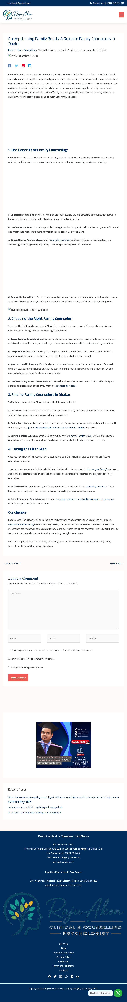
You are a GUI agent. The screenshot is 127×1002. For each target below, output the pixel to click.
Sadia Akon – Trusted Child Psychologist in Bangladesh (35, 807)
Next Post (117, 563)
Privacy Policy (63, 957)
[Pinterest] (23, 65)
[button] (121, 14)
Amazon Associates (63, 953)
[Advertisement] (63, 124)
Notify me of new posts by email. (27, 667)
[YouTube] (77, 976)
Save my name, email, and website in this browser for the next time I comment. (52, 650)
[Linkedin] (29, 65)
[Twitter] (16, 65)
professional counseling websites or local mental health (56, 427)
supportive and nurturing (21, 524)
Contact (63, 970)
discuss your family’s (97, 469)
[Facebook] (9, 65)
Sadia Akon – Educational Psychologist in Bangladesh (34, 813)
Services (63, 944)
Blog (63, 948)
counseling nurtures (60, 240)
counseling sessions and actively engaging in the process (84, 499)
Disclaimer (63, 961)
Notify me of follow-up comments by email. (32, 659)
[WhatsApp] (66, 976)
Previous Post (12, 563)
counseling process (66, 386)
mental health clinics (81, 436)
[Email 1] (60, 976)
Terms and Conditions (63, 966)
